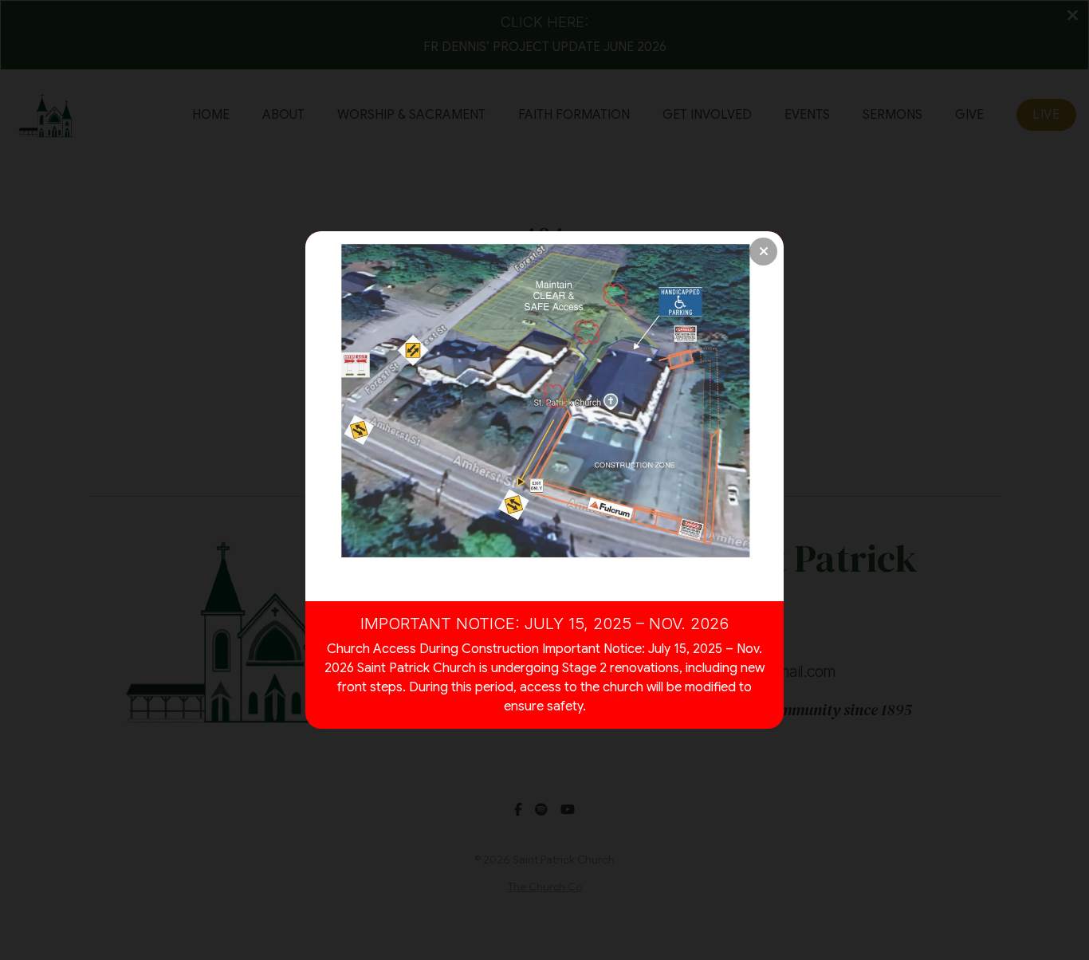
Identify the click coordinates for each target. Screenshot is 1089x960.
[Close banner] (763, 252)
